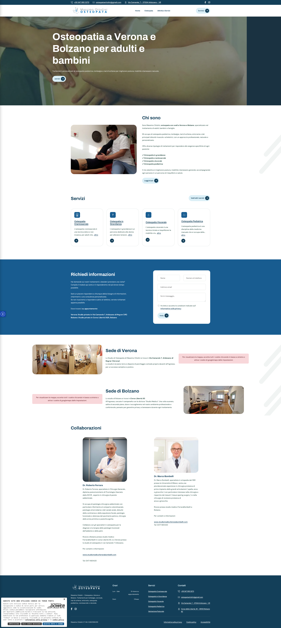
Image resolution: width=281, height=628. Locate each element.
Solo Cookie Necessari (31, 624)
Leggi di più (148, 181)
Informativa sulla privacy (173, 622)
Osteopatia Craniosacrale (157, 591)
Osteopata (148, 11)
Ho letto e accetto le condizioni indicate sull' (178, 307)
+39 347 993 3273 (81, 2)
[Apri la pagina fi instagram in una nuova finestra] (209, 2)
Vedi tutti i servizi (197, 198)
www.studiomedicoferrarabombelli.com (99, 555)
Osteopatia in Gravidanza (157, 596)
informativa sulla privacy (170, 308)
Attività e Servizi (163, 11)
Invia (162, 316)
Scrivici (201, 11)
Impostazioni (14, 624)
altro (96, 235)
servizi (91, 82)
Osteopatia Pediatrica (192, 221)
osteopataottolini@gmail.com (108, 2)
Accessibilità (205, 622)
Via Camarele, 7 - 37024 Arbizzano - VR (144, 2)
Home (137, 11)
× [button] (64, 599)
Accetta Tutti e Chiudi (53, 624)
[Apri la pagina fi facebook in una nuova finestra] (205, 2)
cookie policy (58, 620)
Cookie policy (191, 622)
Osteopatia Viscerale (156, 222)
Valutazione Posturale (156, 611)
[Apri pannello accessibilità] (3, 314)
